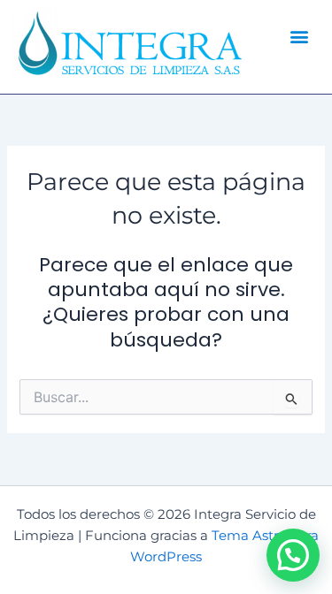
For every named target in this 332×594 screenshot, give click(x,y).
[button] (298, 35)
